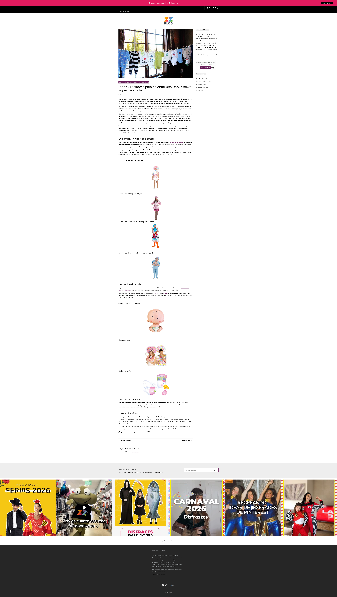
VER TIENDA (327, 3)
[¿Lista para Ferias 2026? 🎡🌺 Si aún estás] (28, 508)
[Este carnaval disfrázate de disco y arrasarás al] (253, 508)
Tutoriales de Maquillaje (157, 8)
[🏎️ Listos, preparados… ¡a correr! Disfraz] (309, 508)
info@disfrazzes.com (159, 571)
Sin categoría (200, 91)
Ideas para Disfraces (124, 8)
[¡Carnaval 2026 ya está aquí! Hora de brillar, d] (196, 508)
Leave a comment (131, 95)
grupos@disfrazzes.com (160, 574)
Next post (186, 440)
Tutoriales (198, 94)
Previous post (126, 440)
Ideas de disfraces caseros (203, 81)
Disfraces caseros (125, 11)
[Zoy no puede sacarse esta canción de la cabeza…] (84, 508)
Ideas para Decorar (140, 8)
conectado (135, 452)
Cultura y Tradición (201, 78)
